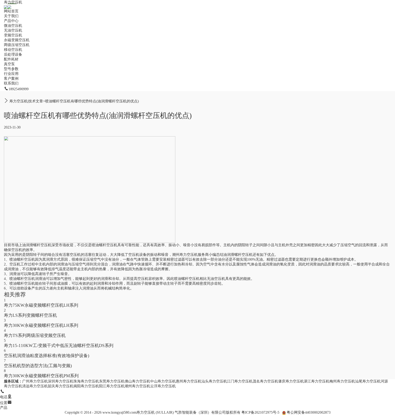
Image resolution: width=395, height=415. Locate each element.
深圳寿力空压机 (60, 381)
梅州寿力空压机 (342, 381)
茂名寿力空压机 (265, 381)
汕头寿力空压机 (214, 381)
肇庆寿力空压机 (291, 381)
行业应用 (11, 74)
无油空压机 (13, 30)
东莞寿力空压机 (112, 381)
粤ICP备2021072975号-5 (260, 412)
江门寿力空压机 (240, 381)
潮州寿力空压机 (185, 255)
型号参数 (11, 69)
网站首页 (11, 11)
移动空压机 (13, 50)
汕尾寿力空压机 (368, 381)
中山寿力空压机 (163, 381)
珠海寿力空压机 (86, 381)
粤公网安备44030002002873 (309, 412)
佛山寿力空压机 (137, 381)
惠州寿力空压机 (188, 381)
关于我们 (11, 16)
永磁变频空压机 (16, 40)
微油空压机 (13, 25)
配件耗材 (11, 59)
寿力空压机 (13, 2)
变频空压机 (13, 35)
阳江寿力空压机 (112, 386)
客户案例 (11, 78)
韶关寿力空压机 (60, 386)
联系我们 (11, 83)
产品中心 (11, 21)
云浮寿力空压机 (163, 386)
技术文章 (35, 101)
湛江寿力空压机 (316, 381)
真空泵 (9, 64)
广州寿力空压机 (35, 381)
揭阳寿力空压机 (86, 386)
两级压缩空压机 (16, 45)
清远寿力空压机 (35, 386)
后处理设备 (13, 54)
